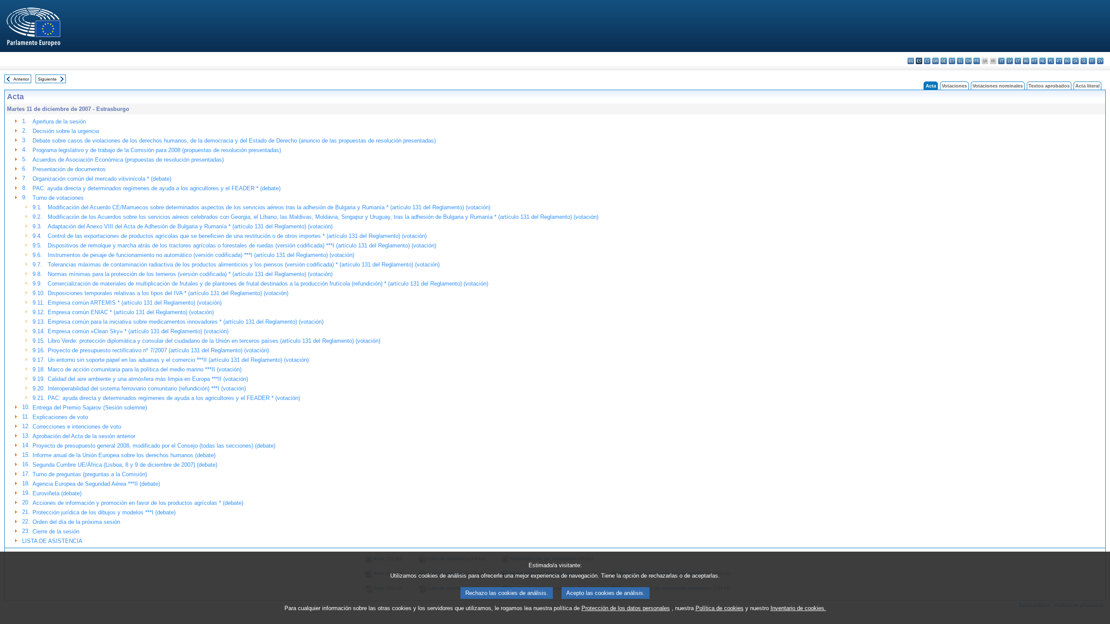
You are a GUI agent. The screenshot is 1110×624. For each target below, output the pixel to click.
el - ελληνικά (960, 61)
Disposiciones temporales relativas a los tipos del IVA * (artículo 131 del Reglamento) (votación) (168, 293)
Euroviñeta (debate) (57, 493)
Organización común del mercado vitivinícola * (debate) (102, 179)
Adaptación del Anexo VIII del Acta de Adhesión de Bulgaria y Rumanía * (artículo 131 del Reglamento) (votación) (190, 226)
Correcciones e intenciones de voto (77, 426)
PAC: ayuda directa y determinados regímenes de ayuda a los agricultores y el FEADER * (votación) (174, 398)
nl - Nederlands (1042, 61)
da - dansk (935, 61)
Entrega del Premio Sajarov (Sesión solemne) (90, 407)
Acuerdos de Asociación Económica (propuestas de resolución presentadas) (128, 159)
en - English (968, 61)
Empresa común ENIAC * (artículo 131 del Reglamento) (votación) (131, 312)
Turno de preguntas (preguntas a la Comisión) (90, 474)
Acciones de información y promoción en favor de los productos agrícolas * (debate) (138, 503)
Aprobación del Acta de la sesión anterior (84, 436)
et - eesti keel (952, 61)
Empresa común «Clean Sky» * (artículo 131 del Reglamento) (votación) (138, 331)
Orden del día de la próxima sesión (76, 522)
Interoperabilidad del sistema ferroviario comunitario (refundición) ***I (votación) (147, 388)
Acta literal (1087, 85)
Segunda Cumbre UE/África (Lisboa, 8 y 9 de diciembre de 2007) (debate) (125, 465)
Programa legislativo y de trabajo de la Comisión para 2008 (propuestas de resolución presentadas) (157, 150)
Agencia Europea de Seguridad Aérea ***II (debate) (96, 484)
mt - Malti (1034, 61)
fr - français (976, 61)
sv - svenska (1100, 61)
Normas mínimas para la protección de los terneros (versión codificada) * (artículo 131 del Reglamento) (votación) (190, 274)
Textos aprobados (1049, 85)
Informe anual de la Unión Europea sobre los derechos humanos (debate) (124, 455)
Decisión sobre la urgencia (66, 131)
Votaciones (954, 85)
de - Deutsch (943, 61)
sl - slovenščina (1084, 61)
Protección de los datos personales (625, 608)
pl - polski (1051, 61)
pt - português (1059, 61)
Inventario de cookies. (798, 608)
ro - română (1067, 61)
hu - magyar (1026, 61)
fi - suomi (1092, 61)
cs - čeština (927, 61)
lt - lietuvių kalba (1018, 61)
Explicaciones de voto (60, 417)
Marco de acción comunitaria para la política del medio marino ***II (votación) (145, 369)
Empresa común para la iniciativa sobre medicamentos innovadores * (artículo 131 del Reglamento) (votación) (185, 321)
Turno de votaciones (58, 198)
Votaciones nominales (998, 85)
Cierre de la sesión (56, 531)
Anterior (21, 79)
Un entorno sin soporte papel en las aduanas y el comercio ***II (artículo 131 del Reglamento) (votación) (178, 360)
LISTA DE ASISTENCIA (52, 541)
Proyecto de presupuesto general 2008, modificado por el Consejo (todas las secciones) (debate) (154, 445)
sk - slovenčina (1075, 61)
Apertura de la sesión (59, 121)
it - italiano (1001, 61)
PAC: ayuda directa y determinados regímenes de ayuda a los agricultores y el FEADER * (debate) (157, 188)
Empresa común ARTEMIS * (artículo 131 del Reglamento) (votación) (135, 302)
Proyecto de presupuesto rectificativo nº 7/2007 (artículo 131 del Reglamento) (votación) (158, 350)
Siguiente (47, 79)
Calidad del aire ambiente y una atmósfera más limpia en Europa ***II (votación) (148, 379)
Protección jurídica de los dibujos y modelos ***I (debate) (104, 512)
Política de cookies (719, 608)
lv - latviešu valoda (1009, 61)
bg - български (911, 61)
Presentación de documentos (69, 169)
